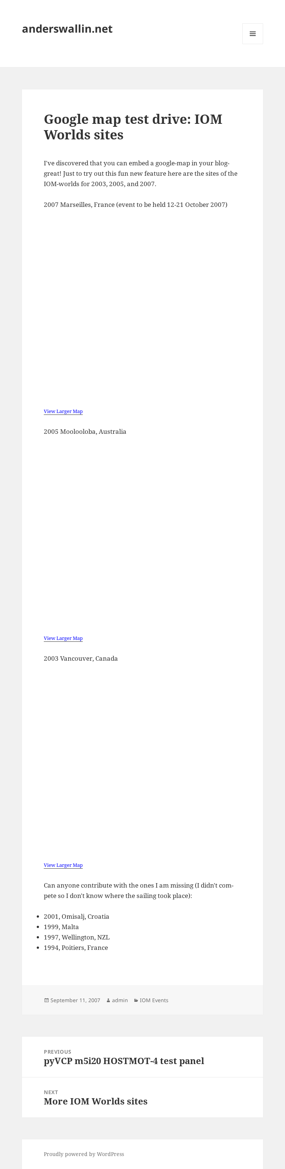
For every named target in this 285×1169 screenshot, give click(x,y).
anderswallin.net (67, 28)
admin (120, 1000)
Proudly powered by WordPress (84, 1154)
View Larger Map (63, 411)
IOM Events (154, 1000)
